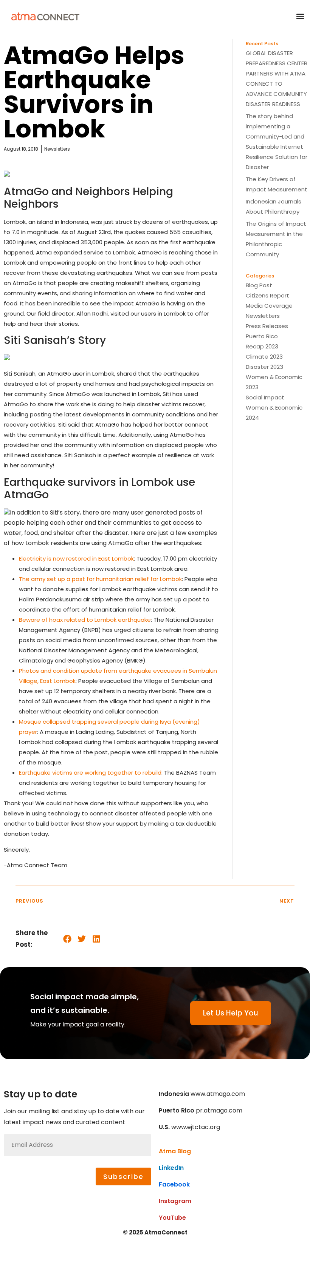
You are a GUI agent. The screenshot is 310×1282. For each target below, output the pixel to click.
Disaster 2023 (264, 367)
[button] (300, 16)
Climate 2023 (264, 357)
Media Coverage (269, 306)
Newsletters (263, 316)
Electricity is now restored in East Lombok (76, 558)
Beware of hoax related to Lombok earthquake (85, 620)
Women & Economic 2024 (274, 413)
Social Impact (265, 397)
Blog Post (259, 285)
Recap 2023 (262, 346)
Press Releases (267, 326)
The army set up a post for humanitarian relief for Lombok (100, 579)
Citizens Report (267, 295)
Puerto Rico (262, 336)
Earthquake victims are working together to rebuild (90, 773)
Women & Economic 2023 (274, 382)
